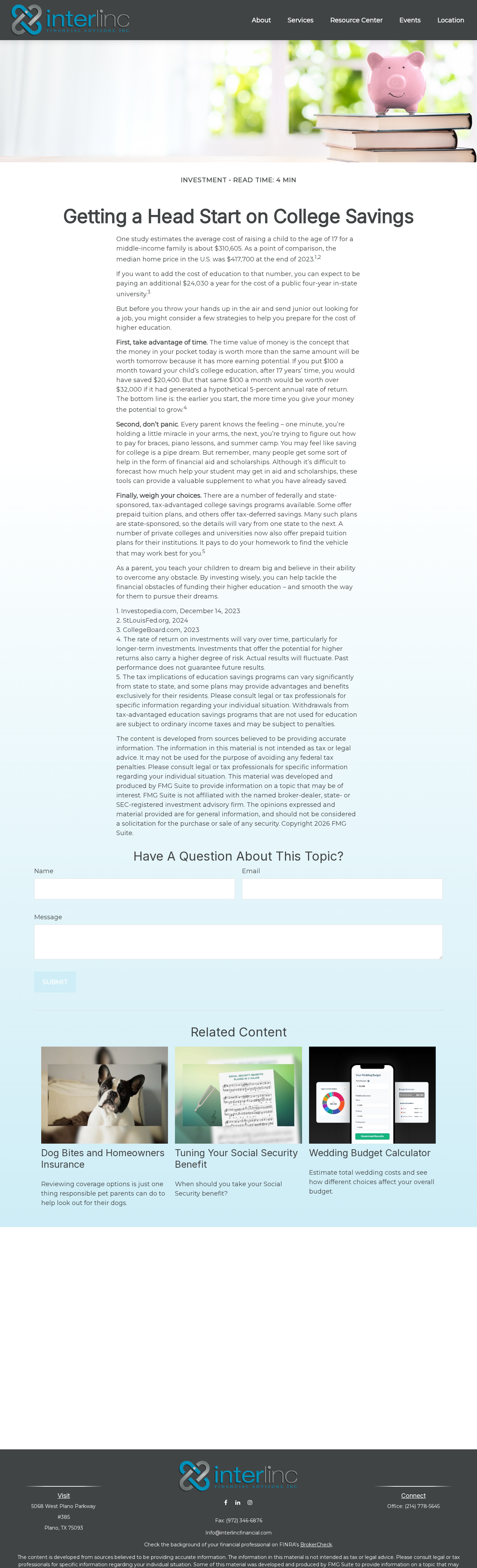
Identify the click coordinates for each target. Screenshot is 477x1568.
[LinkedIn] (238, 1502)
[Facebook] (225, 1502)
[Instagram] (250, 1502)
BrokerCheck (316, 1544)
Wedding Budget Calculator (370, 1153)
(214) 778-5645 (422, 1506)
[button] (261, 20)
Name (43, 871)
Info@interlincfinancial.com (238, 1533)
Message (48, 917)
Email (251, 871)
